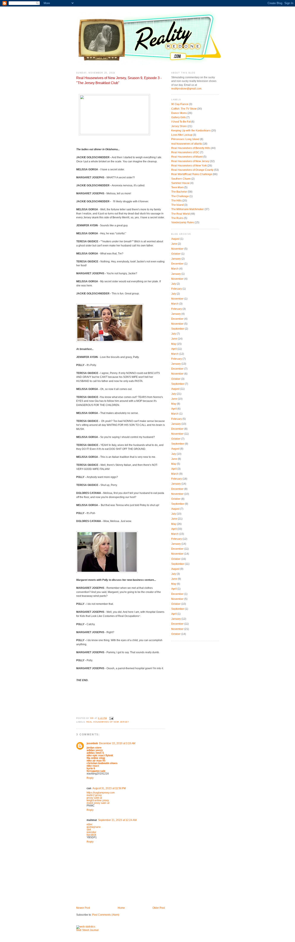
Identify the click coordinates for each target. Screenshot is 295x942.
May (173, 344)
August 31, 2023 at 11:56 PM (109, 788)
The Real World (180, 213)
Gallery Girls (178, 117)
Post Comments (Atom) (105, 914)
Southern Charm (181, 178)
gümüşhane (94, 827)
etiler (89, 824)
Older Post (158, 908)
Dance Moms (179, 113)
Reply (90, 778)
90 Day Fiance (179, 104)
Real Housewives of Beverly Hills (190, 148)
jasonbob (92, 743)
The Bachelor (179, 191)
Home (121, 908)
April (174, 349)
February (176, 288)
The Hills (176, 200)
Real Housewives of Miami (187, 156)
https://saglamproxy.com (101, 792)
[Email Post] (111, 718)
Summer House (180, 183)
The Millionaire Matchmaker (187, 209)
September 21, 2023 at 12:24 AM (117, 820)
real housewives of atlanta (186, 143)
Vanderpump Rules (182, 222)
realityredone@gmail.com (186, 88)
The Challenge (180, 196)
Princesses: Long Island (185, 139)
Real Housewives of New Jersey (107, 722)
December (177, 263)
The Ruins (177, 218)
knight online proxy (98, 800)
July (173, 284)
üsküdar (91, 832)
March (175, 268)
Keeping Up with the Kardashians (191, 130)
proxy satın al (94, 798)
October (176, 253)
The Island (177, 205)
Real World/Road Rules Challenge (191, 174)
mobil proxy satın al (98, 803)
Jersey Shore (179, 126)
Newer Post (83, 908)
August (175, 239)
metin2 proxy (94, 795)
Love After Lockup (181, 135)
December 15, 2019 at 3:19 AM (117, 743)
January (176, 258)
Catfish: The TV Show (184, 108)
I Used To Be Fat (180, 121)
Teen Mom (177, 187)
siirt (89, 829)
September (177, 328)
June (174, 244)
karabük (91, 834)
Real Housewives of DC (185, 152)
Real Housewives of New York (189, 165)
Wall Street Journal (87, 930)
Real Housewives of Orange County (192, 170)
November (177, 248)
